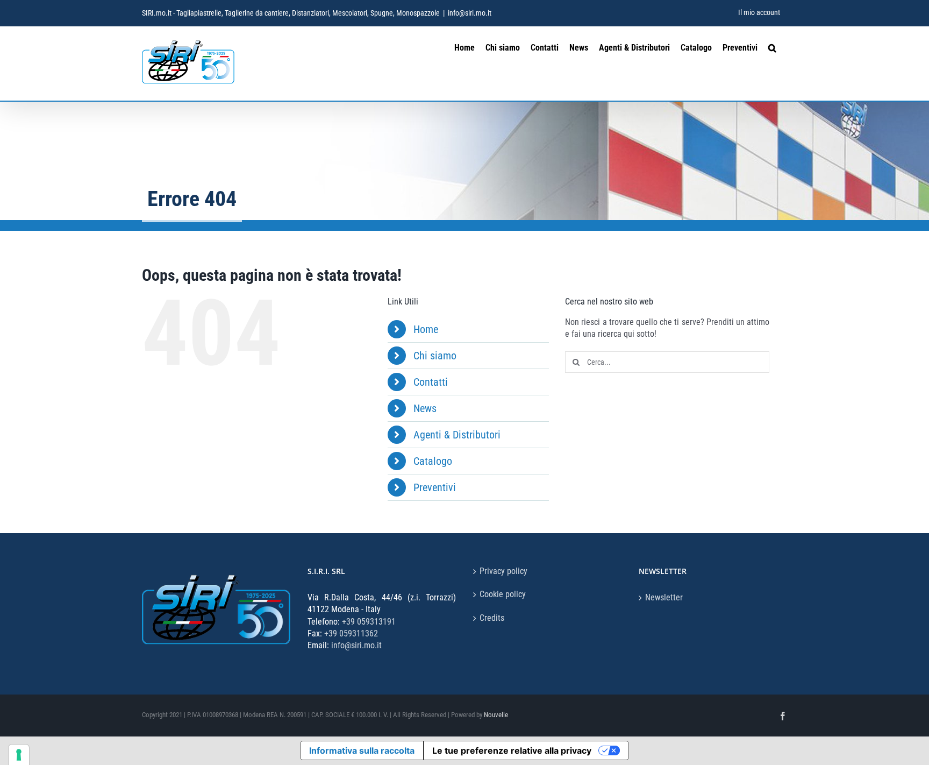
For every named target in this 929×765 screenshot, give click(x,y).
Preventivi (434, 487)
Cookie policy (503, 594)
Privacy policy (503, 571)
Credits (492, 618)
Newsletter (664, 597)
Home (425, 329)
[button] (772, 46)
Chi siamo (434, 355)
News (425, 408)
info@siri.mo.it (469, 13)
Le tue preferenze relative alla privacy (511, 750)
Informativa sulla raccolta (362, 750)
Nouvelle (496, 715)
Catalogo (432, 461)
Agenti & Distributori (457, 434)
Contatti (430, 382)
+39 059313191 (369, 622)
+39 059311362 (351, 633)
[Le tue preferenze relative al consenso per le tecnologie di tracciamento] (19, 755)
